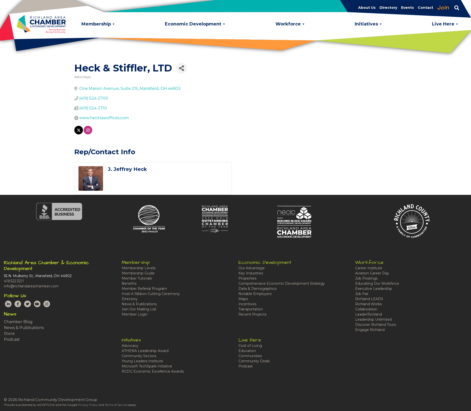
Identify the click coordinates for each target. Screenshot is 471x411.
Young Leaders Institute (142, 361)
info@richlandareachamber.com (31, 286)
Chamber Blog (18, 321)
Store (9, 333)
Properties (247, 278)
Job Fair (361, 294)
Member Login (134, 314)
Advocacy (130, 345)
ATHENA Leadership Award (145, 351)
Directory (130, 299)
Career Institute (368, 268)
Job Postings (366, 278)
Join (443, 7)
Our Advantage (251, 268)
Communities (250, 356)
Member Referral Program (144, 288)
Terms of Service (116, 405)
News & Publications (24, 327)
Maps (243, 299)
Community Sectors (139, 356)
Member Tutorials (137, 278)
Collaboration (366, 309)
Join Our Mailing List (139, 309)
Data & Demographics (257, 288)
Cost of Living (250, 345)
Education (247, 351)
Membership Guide (138, 273)
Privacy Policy (88, 405)
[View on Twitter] (78, 133)
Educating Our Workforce (377, 283)
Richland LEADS (369, 299)
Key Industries (250, 273)
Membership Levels (139, 268)
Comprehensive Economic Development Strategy (281, 283)
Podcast (12, 339)
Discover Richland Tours (375, 324)
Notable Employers (255, 294)
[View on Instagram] (88, 133)
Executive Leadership (373, 288)
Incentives (247, 304)
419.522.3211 (14, 281)
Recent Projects (252, 314)
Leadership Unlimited (373, 319)
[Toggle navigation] (456, 7)
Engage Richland (370, 330)
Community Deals (254, 361)
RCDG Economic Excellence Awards (153, 371)
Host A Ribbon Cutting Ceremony (151, 294)
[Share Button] (181, 68)
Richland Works (368, 304)
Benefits (129, 283)
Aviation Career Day (372, 273)
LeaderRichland (368, 314)
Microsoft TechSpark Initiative (147, 366)
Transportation (250, 309)
